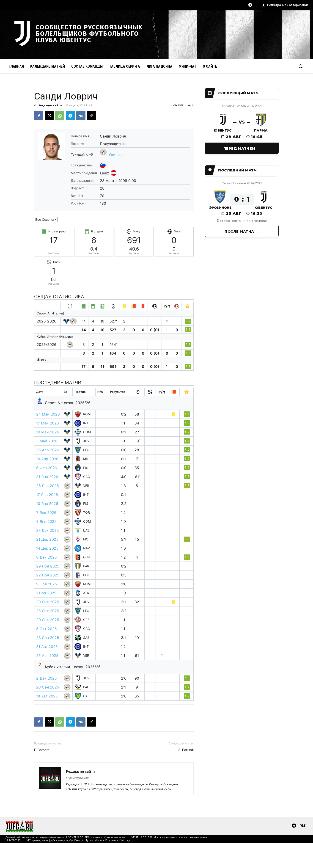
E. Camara (41, 750)
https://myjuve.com (77, 778)
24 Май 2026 (48, 414)
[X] (49, 115)
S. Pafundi (186, 750)
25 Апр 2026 (47, 450)
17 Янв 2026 (47, 494)
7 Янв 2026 (46, 512)
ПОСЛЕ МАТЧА (239, 231)
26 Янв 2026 (47, 485)
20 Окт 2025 (47, 619)
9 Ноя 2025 (46, 584)
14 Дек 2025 (47, 548)
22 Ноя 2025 (47, 575)
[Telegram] (250, 5)
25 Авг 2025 (47, 655)
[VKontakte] (303, 826)
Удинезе (116, 154)
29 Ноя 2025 (47, 566)
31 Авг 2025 (47, 646)
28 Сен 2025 (47, 637)
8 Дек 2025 (46, 557)
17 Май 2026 (47, 423)
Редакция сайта (50, 105)
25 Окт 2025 (47, 611)
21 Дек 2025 (47, 539)
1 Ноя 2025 (46, 593)
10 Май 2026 (47, 432)
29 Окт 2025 (47, 602)
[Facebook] (38, 115)
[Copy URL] (91, 115)
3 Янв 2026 (46, 521)
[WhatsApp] (59, 115)
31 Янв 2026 (47, 476)
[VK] (80, 115)
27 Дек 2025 (47, 530)
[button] (301, 66)
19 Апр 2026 (47, 459)
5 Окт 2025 (46, 628)
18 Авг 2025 (47, 696)
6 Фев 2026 (46, 468)
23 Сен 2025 (47, 687)
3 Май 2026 (47, 441)
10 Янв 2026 (47, 503)
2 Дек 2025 (46, 678)
